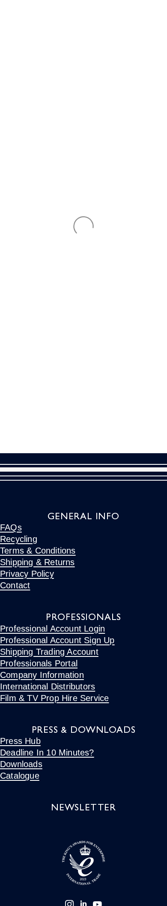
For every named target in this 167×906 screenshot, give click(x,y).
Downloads (21, 764)
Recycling (18, 539)
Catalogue (19, 775)
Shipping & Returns (37, 562)
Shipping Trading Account (49, 651)
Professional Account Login (52, 628)
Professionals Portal (39, 663)
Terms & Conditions (38, 550)
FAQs (11, 527)
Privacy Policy (27, 573)
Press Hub (20, 741)
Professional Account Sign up (57, 640)
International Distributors (47, 686)
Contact (15, 585)
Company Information (42, 675)
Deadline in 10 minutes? (47, 752)
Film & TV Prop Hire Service (54, 698)
